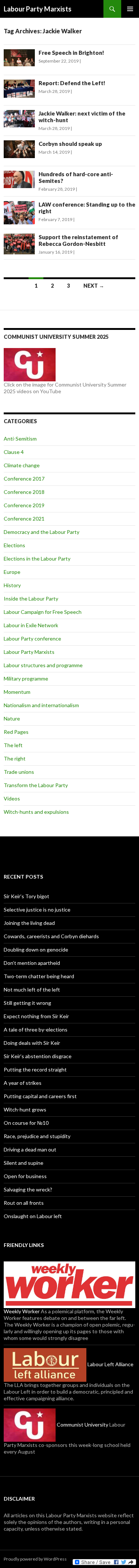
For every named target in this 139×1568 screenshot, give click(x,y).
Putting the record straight (35, 1069)
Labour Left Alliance (109, 1364)
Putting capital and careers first (40, 1096)
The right (15, 758)
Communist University (82, 1424)
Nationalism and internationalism (41, 705)
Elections (14, 545)
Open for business (25, 1176)
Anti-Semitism (20, 438)
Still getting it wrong (27, 1003)
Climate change (22, 465)
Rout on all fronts (24, 1203)
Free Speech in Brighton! (71, 52)
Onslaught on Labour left (33, 1216)
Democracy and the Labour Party (41, 532)
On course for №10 (26, 1123)
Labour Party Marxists (38, 9)
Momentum (17, 692)
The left (13, 745)
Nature (12, 718)
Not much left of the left (32, 989)
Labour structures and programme (43, 665)
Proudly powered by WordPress (35, 1559)
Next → (93, 285)
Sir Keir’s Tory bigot (26, 896)
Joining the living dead (29, 923)
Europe (12, 572)
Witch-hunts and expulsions (36, 812)
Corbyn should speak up (70, 143)
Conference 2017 (24, 478)
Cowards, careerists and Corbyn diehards (51, 936)
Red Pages (16, 732)
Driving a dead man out (30, 1149)
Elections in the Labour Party (37, 558)
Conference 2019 (24, 505)
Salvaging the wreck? (28, 1189)
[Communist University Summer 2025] (30, 364)
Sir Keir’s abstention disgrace (38, 1056)
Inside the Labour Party (31, 598)
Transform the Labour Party (36, 785)
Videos (12, 798)
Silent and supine (23, 1163)
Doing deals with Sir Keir (32, 1043)
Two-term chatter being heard (39, 976)
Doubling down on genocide (36, 949)
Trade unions (19, 772)
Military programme (26, 678)
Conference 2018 (24, 492)
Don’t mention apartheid (32, 963)
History (12, 585)
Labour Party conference (32, 638)
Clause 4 (14, 452)
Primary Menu (130, 9)
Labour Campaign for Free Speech (43, 612)
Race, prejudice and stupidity (37, 1136)
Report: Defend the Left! (72, 83)
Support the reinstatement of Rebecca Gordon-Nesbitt (78, 240)
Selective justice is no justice (37, 909)
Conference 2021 (24, 518)
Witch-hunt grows (25, 1109)
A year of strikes (23, 1083)
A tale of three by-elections (35, 1029)
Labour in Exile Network (31, 625)
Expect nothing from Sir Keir (36, 1016)
